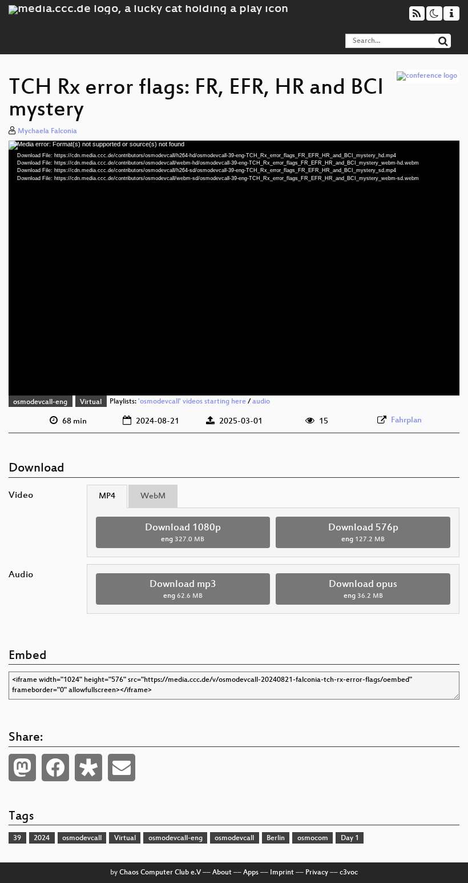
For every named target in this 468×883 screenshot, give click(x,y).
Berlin (276, 838)
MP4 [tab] (107, 496)
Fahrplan (406, 420)
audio (261, 402)
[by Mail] (121, 767)
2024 (42, 838)
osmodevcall (82, 838)
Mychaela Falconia (47, 131)
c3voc (349, 873)
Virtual (91, 402)
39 (17, 838)
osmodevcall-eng (40, 402)
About (222, 873)
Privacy (316, 873)
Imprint (282, 873)
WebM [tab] (153, 496)
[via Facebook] (55, 767)
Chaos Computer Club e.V (160, 873)
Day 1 (350, 838)
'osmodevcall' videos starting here (192, 402)
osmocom (312, 838)
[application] (234, 268)
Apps (251, 873)
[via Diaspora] (88, 767)
